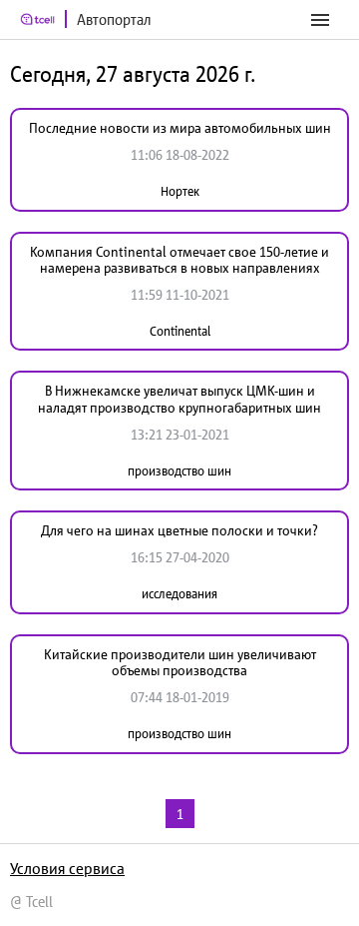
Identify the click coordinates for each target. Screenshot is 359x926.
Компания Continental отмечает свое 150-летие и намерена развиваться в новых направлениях (179, 260)
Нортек (180, 191)
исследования (179, 593)
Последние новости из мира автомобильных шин (180, 128)
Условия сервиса (67, 868)
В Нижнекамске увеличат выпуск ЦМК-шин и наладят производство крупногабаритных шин (179, 399)
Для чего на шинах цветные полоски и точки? (179, 530)
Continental (180, 331)
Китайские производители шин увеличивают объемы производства (180, 662)
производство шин (179, 470)
